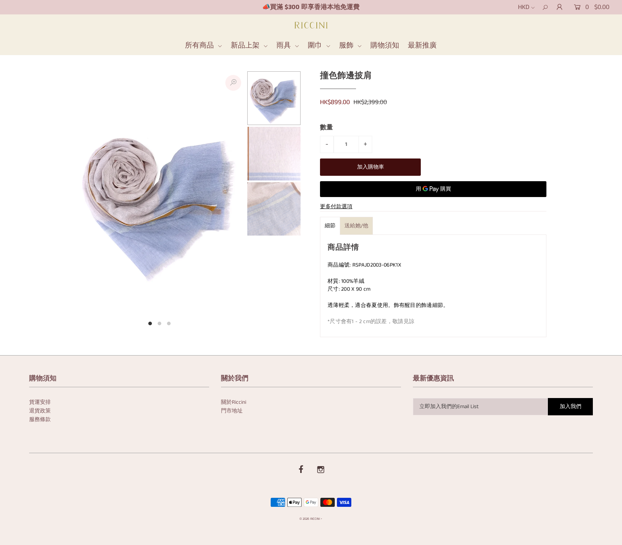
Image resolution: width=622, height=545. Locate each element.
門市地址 (232, 411)
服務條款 (40, 419)
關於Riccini (233, 402)
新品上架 (246, 45)
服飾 (347, 45)
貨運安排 (40, 402)
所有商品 (200, 45)
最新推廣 (422, 45)
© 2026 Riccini (309, 519)
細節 (330, 225)
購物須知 (384, 45)
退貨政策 (40, 411)
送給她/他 (356, 225)
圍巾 (316, 45)
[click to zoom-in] (233, 83)
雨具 (284, 45)
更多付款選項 (336, 206)
